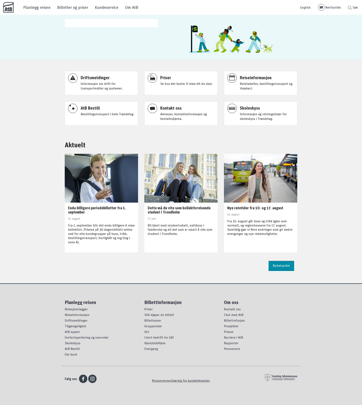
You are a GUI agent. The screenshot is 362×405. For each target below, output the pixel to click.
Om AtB (131, 7)
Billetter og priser (72, 7)
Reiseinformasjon (77, 315)
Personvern (232, 349)
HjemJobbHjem (154, 343)
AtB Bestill (72, 349)
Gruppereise (153, 326)
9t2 (146, 332)
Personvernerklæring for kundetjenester (181, 380)
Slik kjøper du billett (159, 315)
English (305, 7)
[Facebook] (83, 379)
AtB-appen (72, 332)
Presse (228, 332)
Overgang (151, 349)
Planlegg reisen (36, 7)
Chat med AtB (233, 315)
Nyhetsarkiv (281, 265)
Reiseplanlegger (76, 309)
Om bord (71, 354)
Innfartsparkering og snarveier (87, 337)
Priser (148, 309)
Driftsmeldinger (76, 320)
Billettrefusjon (234, 320)
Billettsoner (152, 320)
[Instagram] (92, 379)
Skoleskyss (72, 343)
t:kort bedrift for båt (159, 337)
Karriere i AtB (233, 337)
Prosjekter (231, 326)
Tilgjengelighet (75, 326)
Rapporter (231, 343)
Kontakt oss (232, 309)
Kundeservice (106, 7)
